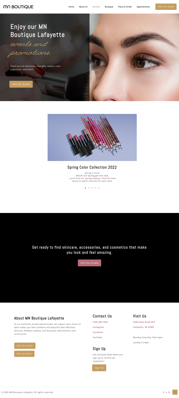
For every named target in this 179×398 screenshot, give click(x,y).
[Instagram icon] (169, 392)
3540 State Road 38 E (144, 322)
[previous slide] (41, 148)
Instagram (98, 327)
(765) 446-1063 (100, 322)
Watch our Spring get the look (92, 175)
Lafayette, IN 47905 (143, 327)
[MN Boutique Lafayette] (18, 6)
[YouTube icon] (166, 392)
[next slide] (143, 148)
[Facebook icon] (164, 392)
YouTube (97, 337)
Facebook (98, 332)
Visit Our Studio (166, 6)
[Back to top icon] (175, 392)
